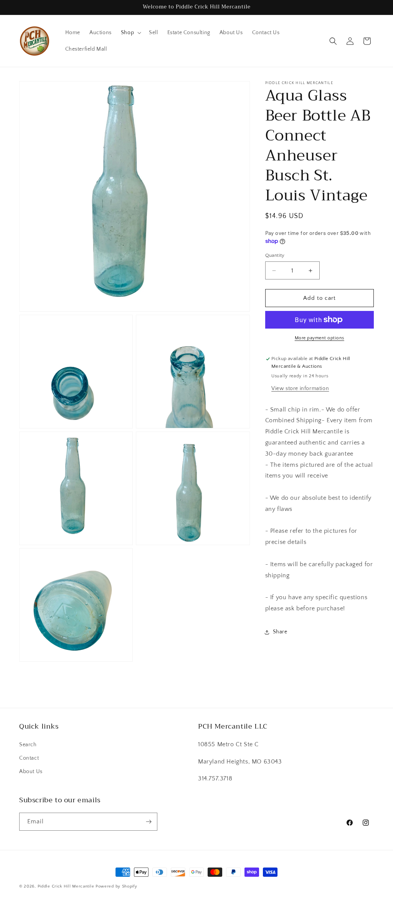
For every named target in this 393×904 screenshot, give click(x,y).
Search (28, 745)
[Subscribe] (148, 822)
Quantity (275, 255)
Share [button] (280, 632)
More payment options (319, 337)
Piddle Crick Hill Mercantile (66, 886)
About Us (31, 771)
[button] (130, 33)
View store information (300, 388)
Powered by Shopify (116, 886)
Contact (29, 758)
